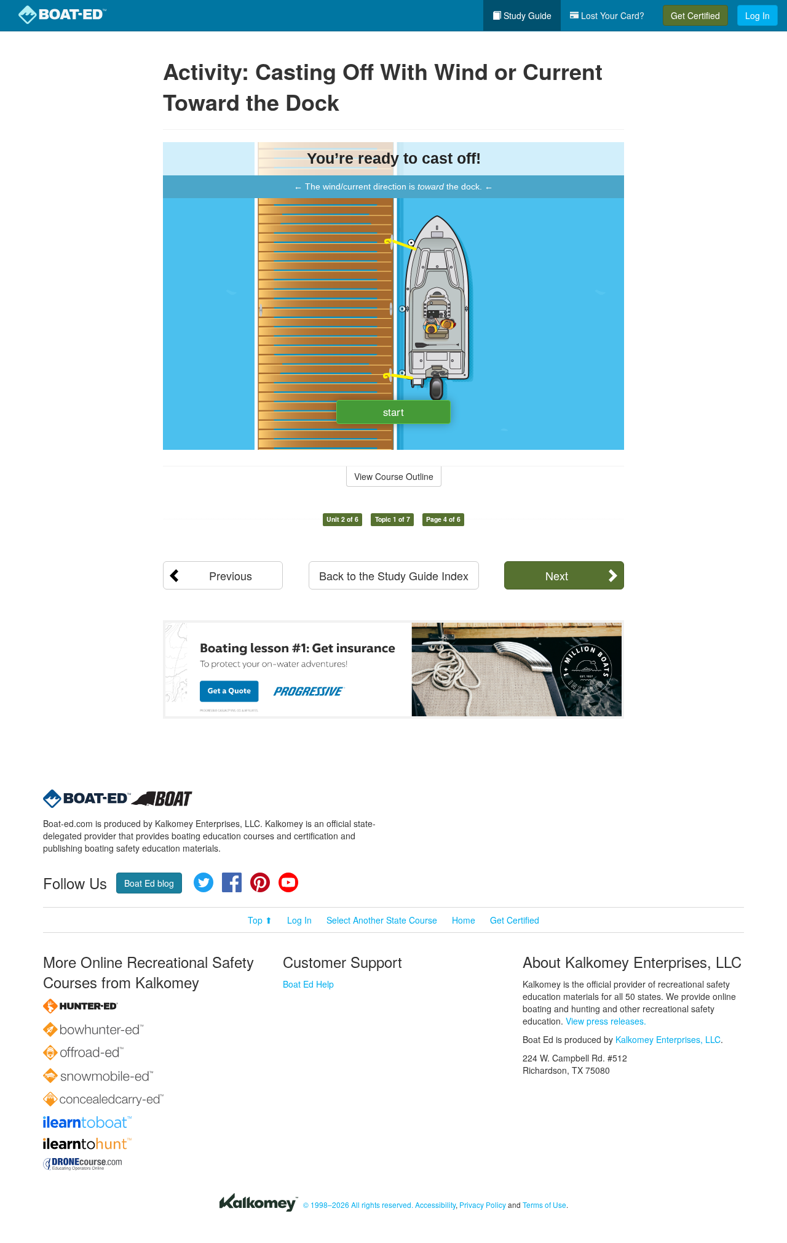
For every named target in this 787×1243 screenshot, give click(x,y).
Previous (230, 575)
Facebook (232, 882)
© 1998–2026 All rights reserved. (358, 1204)
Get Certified (695, 15)
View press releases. (606, 1021)
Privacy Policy (482, 1204)
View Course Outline (393, 476)
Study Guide (526, 15)
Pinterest (260, 882)
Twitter (203, 882)
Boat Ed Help (308, 984)
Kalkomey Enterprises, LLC (668, 1039)
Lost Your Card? (611, 15)
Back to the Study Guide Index (394, 575)
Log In (757, 15)
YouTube (288, 882)
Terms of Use (544, 1204)
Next (556, 575)
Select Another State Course (381, 920)
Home (463, 920)
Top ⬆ (260, 920)
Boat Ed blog (149, 883)
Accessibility (435, 1204)
